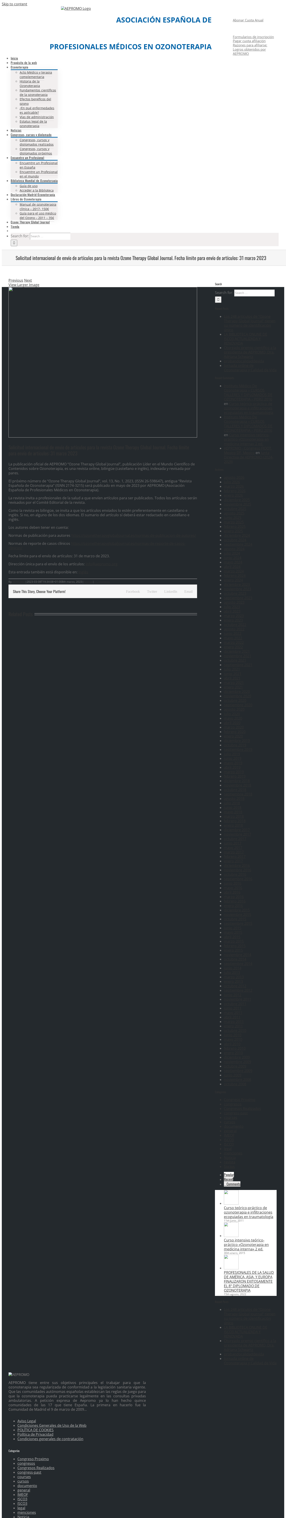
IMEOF (229, 1135)
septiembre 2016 (238, 878)
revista (229, 1162)
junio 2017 (232, 843)
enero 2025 (233, 531)
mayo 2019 (233, 762)
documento (234, 1126)
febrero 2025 (235, 526)
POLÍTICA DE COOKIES (35, 1429)
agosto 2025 (234, 513)
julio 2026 (232, 481)
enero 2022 (233, 646)
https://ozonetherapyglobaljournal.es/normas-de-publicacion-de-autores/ (133, 535)
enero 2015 (233, 950)
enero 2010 (233, 1052)
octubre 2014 (235, 959)
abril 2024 (232, 566)
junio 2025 (232, 517)
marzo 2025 (234, 522)
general (230, 1130)
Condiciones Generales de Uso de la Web (51, 1425)
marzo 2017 (234, 852)
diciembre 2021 (237, 651)
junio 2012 (232, 994)
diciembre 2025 (237, 499)
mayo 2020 (233, 718)
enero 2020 (233, 736)
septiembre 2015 (238, 923)
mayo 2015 (233, 932)
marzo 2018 (234, 816)
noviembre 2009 (237, 1061)
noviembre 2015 (237, 914)
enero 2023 (233, 620)
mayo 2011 (233, 1012)
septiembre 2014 (238, 963)
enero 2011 (233, 1026)
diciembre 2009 (237, 1057)
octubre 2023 (235, 593)
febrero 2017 (235, 856)
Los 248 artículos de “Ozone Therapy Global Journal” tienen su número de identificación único (249, 323)
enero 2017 (233, 861)
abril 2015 (232, 936)
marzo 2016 (234, 896)
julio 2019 (232, 754)
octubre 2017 (235, 838)
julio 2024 (232, 553)
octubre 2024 (235, 539)
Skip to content (14, 4)
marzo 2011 (234, 1021)
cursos (229, 1121)
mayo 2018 (233, 812)
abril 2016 (232, 892)
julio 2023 (232, 606)
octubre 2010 (235, 1030)
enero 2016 (233, 905)
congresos (233, 1104)
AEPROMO (18, 582)
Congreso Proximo (239, 1099)
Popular (229, 1174)
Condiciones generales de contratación (50, 1438)
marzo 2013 (234, 977)
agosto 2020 (234, 709)
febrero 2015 (235, 945)
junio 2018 (232, 807)
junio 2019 (232, 758)
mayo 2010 (233, 1039)
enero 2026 (233, 495)
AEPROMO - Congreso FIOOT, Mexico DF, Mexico (248, 450)
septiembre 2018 (238, 794)
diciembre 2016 (237, 865)
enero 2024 (233, 580)
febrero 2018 (235, 820)
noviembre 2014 (237, 954)
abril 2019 (232, 767)
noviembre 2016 (237, 869)
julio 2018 (232, 803)
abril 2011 (232, 1017)
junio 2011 (232, 1008)
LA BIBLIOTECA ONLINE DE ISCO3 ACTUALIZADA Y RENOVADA (245, 339)
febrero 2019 (235, 776)
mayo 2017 (233, 847)
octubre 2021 (235, 660)
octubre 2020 (235, 700)
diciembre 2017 (237, 829)
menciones (233, 1153)
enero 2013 (233, 981)
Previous (15, 280)
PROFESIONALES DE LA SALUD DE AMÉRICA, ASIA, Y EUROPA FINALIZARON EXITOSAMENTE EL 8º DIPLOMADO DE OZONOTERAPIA (249, 1281)
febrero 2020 (235, 731)
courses (230, 1117)
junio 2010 (232, 1035)
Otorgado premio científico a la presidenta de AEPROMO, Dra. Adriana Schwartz (250, 352)
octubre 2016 (235, 874)
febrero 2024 (235, 575)
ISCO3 (229, 1139)
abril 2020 (232, 722)
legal (228, 1148)
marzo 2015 (234, 941)
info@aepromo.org (102, 564)
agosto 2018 (234, 798)
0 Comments (102, 582)
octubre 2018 (235, 789)
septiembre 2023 (238, 597)
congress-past (236, 1113)
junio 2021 (232, 673)
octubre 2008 (235, 1084)
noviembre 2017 (237, 834)
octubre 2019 (235, 745)
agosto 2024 (234, 548)
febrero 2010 (235, 1048)
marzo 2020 (234, 727)
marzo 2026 (234, 486)
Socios (229, 1166)
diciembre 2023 (237, 584)
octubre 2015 (235, 919)
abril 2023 (232, 611)
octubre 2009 (235, 1066)
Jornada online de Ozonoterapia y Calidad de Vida (250, 367)
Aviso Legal (26, 1421)
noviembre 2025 (237, 504)
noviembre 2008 (237, 1079)
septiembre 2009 (238, 1070)
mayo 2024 (233, 562)
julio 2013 (232, 972)
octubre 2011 (235, 1003)
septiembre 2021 (238, 664)
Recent (228, 1179)
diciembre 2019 (237, 740)
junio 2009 (232, 1075)
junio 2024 (232, 557)
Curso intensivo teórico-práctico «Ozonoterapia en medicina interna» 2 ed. (246, 439)
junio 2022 (232, 633)
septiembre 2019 (238, 749)
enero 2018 (233, 825)
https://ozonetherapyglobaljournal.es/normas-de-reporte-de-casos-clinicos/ (96, 545)
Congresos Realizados (242, 1108)
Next (28, 280)
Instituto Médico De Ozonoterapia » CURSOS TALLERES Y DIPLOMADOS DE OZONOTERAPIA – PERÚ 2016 (248, 392)
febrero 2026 (235, 490)
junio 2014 (232, 968)
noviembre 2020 (237, 696)
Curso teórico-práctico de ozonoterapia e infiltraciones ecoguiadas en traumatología (248, 408)
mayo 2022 (233, 638)
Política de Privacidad (35, 1434)
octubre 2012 (235, 985)
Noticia (88, 582)
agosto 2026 (234, 477)
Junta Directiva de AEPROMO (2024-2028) (248, 457)
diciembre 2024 (237, 535)
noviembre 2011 (237, 999)
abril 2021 (232, 678)
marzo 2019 (234, 771)
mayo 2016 (233, 887)
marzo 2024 (234, 571)
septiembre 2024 (238, 544)
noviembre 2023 (237, 589)
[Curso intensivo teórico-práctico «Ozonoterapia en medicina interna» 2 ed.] (231, 1235)
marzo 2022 (234, 642)
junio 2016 (232, 883)
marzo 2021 (234, 682)
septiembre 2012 (238, 990)
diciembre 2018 (237, 780)
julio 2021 (232, 669)
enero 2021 (233, 687)
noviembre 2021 (237, 655)
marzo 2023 (234, 615)
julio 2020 (232, 713)
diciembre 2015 (237, 910)
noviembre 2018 (237, 785)
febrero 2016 (235, 901)
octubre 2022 (235, 624)
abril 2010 (232, 1043)
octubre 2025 (235, 508)
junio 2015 (232, 927)
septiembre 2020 (238, 704)
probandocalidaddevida (244, 361)
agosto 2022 (234, 629)
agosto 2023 (234, 602)
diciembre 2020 (237, 691)
